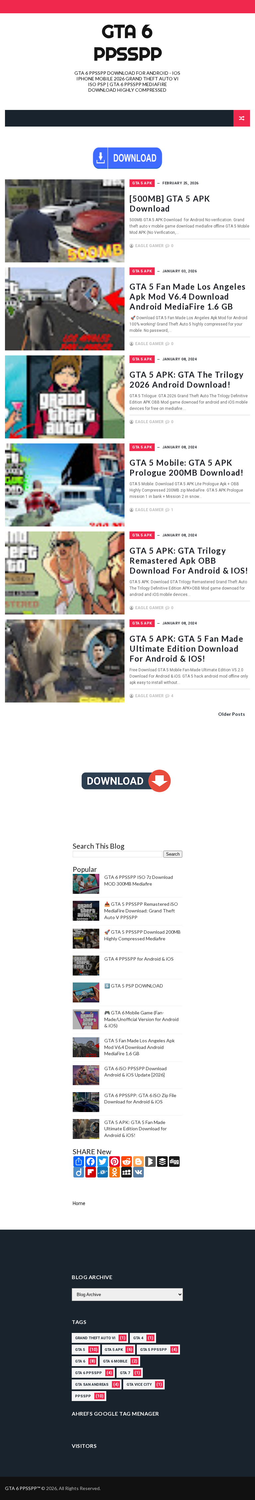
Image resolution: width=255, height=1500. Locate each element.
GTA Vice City (139, 1384)
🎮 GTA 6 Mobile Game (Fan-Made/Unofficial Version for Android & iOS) (141, 1019)
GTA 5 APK (142, 183)
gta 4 (138, 1338)
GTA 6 (80, 1361)
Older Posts (231, 714)
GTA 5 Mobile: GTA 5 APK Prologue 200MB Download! (186, 467)
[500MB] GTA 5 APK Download (169, 203)
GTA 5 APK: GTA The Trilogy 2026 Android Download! (186, 379)
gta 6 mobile (115, 1361)
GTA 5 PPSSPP (153, 1350)
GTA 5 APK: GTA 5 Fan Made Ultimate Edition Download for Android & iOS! (186, 648)
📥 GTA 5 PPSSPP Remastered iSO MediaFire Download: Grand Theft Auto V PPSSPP (141, 910)
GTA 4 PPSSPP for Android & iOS (139, 959)
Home (79, 1203)
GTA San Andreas (92, 1384)
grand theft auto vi (95, 1338)
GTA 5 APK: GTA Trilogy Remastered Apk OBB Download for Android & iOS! (188, 560)
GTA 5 (80, 1350)
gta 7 (125, 1373)
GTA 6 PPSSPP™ (23, 1488)
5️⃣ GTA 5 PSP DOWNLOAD (133, 985)
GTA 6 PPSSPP (127, 42)
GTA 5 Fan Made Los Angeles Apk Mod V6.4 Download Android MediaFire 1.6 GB (187, 296)
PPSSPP (83, 1396)
